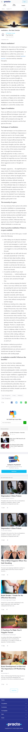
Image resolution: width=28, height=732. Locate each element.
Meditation (20, 395)
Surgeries (23, 5)
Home (3, 8)
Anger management (6, 395)
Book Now (14, 471)
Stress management (6, 398)
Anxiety (14, 395)
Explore (8, 8)
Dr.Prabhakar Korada (10, 33)
